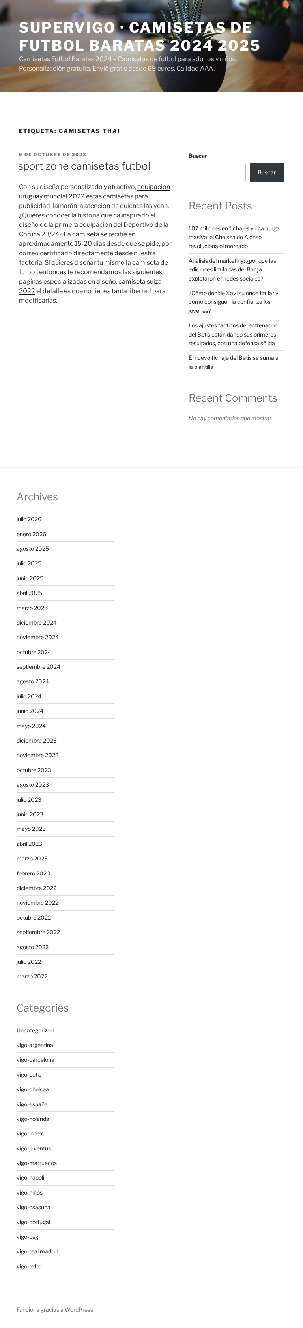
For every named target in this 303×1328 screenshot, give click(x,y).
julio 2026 (29, 519)
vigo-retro (29, 1266)
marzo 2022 (32, 976)
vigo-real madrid (37, 1251)
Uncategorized (35, 1030)
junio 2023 (30, 814)
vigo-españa (32, 1104)
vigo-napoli (30, 1177)
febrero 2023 (33, 873)
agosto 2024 (33, 681)
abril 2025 (29, 592)
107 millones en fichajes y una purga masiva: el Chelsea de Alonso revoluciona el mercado (234, 237)
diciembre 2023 (37, 740)
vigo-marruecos (37, 1163)
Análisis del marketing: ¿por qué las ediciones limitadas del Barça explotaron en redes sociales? (232, 269)
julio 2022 (29, 961)
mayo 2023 (31, 828)
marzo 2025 (32, 607)
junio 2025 (30, 578)
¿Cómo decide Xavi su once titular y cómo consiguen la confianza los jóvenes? (233, 302)
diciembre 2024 (37, 622)
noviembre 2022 (37, 902)
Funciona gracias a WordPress (55, 1309)
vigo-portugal (33, 1222)
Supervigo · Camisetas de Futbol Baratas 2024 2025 (140, 36)
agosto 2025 (33, 548)
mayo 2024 (31, 725)
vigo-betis (29, 1074)
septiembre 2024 (38, 666)
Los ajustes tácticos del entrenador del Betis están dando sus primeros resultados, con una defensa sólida (233, 334)
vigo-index (30, 1133)
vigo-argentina (35, 1045)
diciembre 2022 (36, 888)
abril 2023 (29, 843)
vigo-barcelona (35, 1059)
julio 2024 (29, 696)
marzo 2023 (32, 858)
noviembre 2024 (38, 637)
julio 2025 (29, 563)
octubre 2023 (34, 770)
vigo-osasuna (33, 1207)
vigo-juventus (34, 1148)
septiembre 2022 (38, 932)
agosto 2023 (33, 784)
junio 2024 (30, 710)
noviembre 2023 (38, 755)
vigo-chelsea (33, 1089)
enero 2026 (31, 534)
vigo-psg (27, 1236)
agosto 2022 (33, 947)
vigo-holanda (33, 1118)
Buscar (198, 155)
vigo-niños (30, 1192)
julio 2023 (29, 799)
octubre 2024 (34, 652)
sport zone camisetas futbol (84, 166)
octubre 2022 (34, 917)
